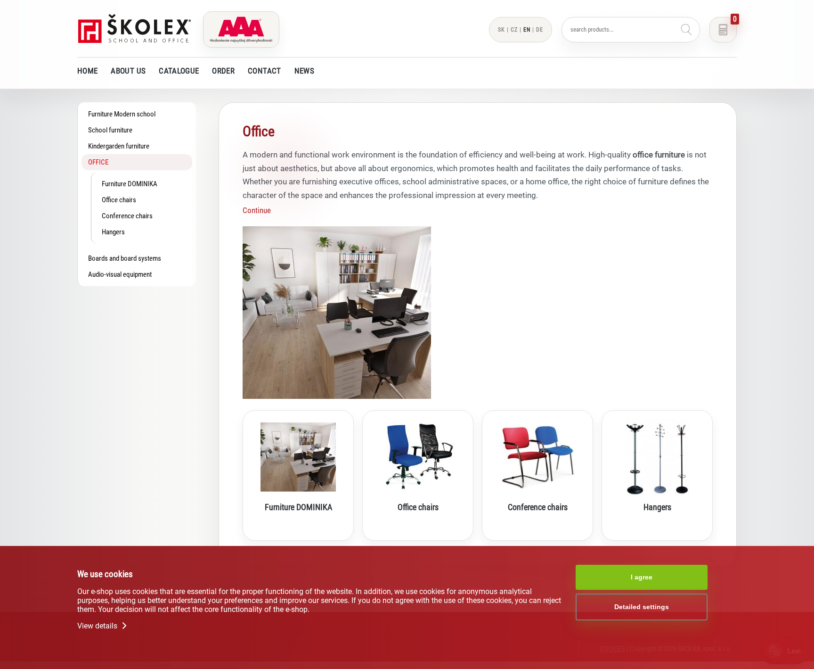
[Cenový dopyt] (723, 29)
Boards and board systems (124, 258)
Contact (264, 70)
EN (526, 29)
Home (87, 70)
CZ (514, 29)
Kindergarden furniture (118, 146)
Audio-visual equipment (120, 274)
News (304, 70)
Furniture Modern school (121, 114)
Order (223, 70)
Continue (257, 210)
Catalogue (179, 70)
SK (501, 29)
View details (98, 625)
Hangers (113, 232)
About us (128, 70)
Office (98, 162)
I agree (641, 577)
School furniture (110, 130)
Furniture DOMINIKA (129, 184)
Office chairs (119, 200)
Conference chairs (127, 216)
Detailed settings (641, 607)
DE (539, 29)
